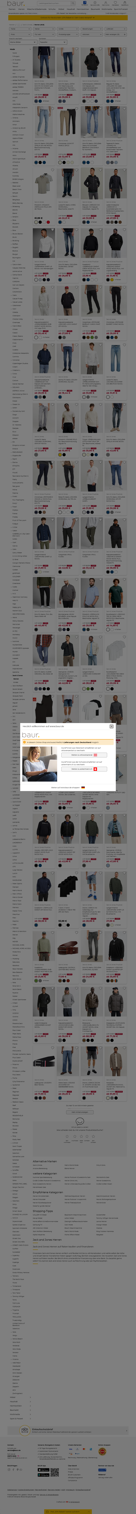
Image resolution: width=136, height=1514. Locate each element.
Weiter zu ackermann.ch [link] (82, 769)
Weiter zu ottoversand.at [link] (81, 755)
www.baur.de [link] (66, 787)
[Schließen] (111, 726)
